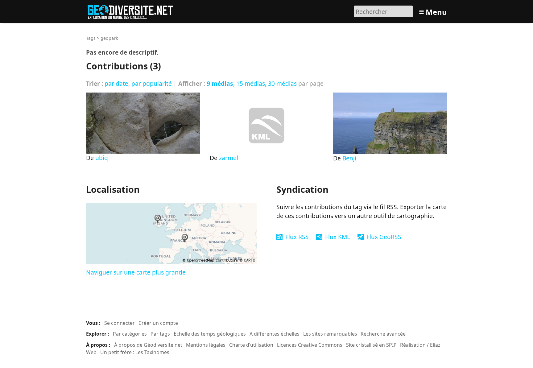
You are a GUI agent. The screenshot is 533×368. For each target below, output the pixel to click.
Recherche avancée (383, 333)
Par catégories (130, 333)
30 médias (282, 83)
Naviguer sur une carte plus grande (136, 272)
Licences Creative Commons (309, 344)
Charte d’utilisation (251, 344)
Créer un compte (158, 323)
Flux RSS (297, 237)
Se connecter (119, 323)
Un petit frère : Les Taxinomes (134, 352)
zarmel (228, 158)
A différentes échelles (275, 333)
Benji (349, 158)
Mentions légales (205, 344)
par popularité (151, 83)
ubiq (101, 158)
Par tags (160, 333)
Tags (91, 38)
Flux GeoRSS (383, 237)
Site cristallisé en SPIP (371, 344)
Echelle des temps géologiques (210, 333)
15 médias (250, 83)
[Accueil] (133, 10)
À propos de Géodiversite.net (148, 344)
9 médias (220, 83)
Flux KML (337, 237)
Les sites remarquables (330, 333)
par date (116, 83)
